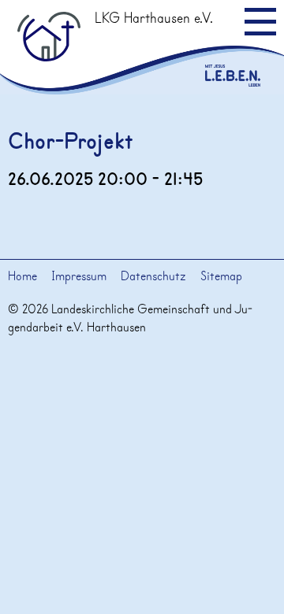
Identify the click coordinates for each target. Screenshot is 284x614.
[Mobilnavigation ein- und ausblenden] (260, 21)
